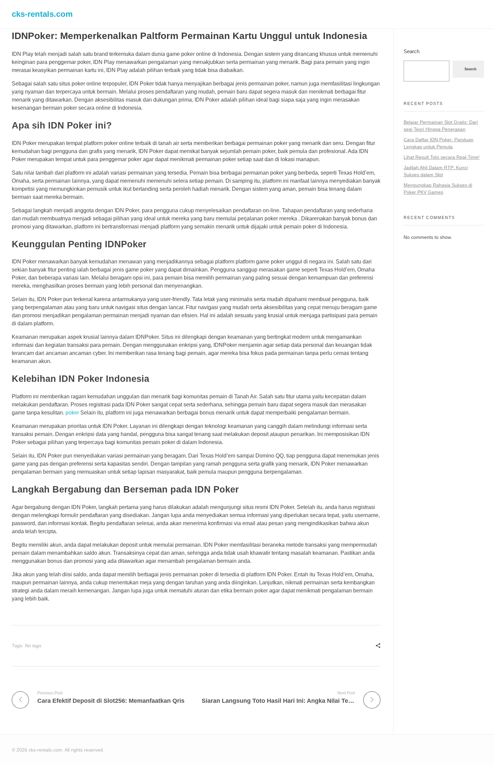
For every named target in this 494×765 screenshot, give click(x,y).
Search (411, 51)
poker (72, 412)
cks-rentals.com (42, 14)
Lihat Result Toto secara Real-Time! (442, 157)
